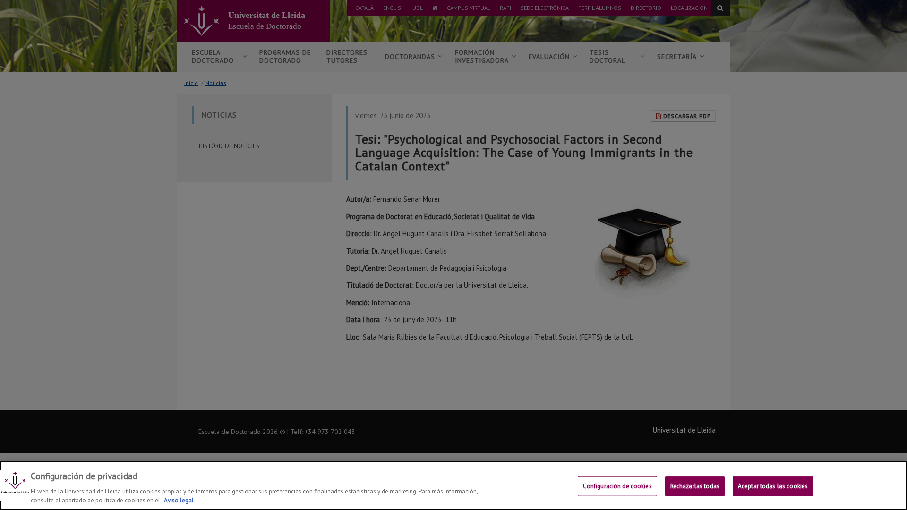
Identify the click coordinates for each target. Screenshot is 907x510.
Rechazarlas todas (694, 486)
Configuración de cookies (617, 486)
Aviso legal (179, 500)
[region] (453, 485)
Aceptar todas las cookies (773, 486)
